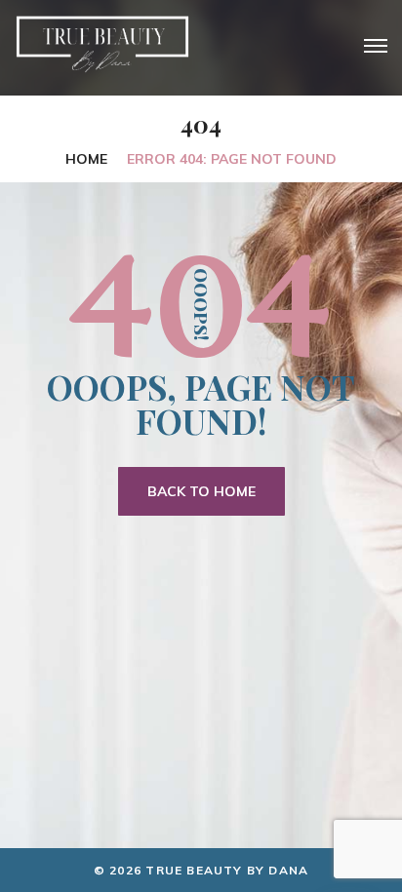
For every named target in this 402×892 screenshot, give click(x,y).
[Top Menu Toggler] (375, 46)
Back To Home (201, 491)
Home (86, 159)
